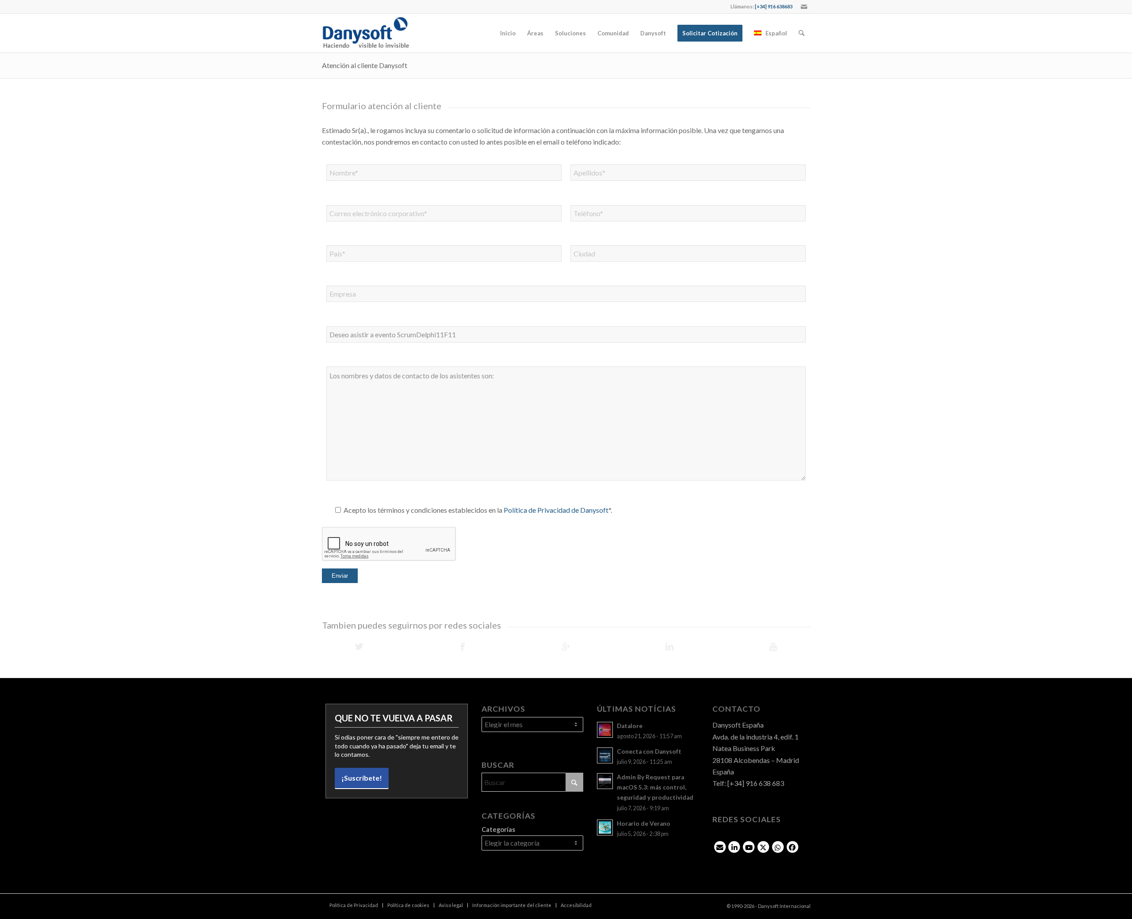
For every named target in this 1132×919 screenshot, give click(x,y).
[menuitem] (507, 33)
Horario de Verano (643, 823)
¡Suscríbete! (361, 778)
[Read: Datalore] (605, 730)
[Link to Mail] (804, 6)
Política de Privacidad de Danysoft (556, 510)
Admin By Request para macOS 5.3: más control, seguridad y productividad (655, 787)
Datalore (629, 725)
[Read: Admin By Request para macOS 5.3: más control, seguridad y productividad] (605, 781)
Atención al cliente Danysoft (364, 65)
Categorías (498, 829)
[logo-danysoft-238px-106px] (365, 33)
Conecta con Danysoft (649, 751)
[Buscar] (801, 33)
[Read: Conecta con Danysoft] (605, 755)
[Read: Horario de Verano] (605, 827)
